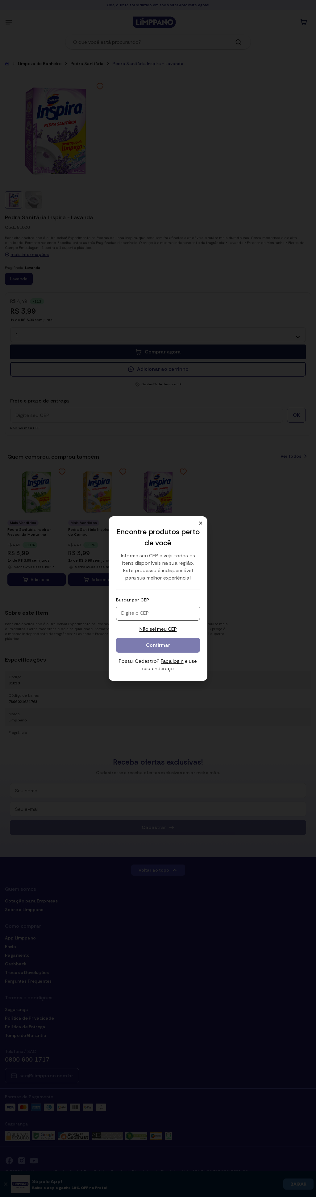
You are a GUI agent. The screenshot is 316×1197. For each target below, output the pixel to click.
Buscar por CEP (132, 600)
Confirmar (158, 645)
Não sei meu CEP (158, 629)
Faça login (172, 661)
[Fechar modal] (201, 523)
